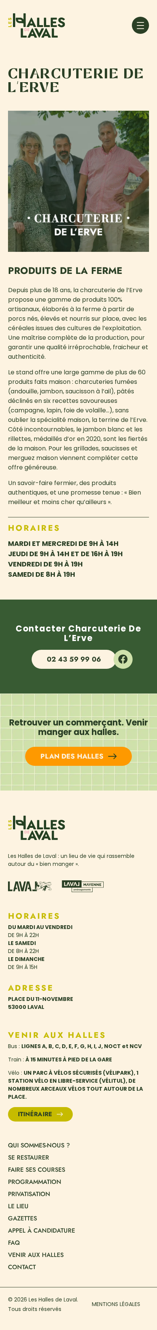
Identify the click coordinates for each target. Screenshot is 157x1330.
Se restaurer (28, 1157)
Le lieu (18, 1206)
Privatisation (29, 1194)
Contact (22, 1267)
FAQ (14, 1243)
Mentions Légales (116, 1304)
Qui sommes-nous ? (39, 1145)
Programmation (34, 1182)
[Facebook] (123, 659)
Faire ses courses (36, 1170)
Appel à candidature (41, 1231)
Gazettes (22, 1218)
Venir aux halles (36, 1255)
